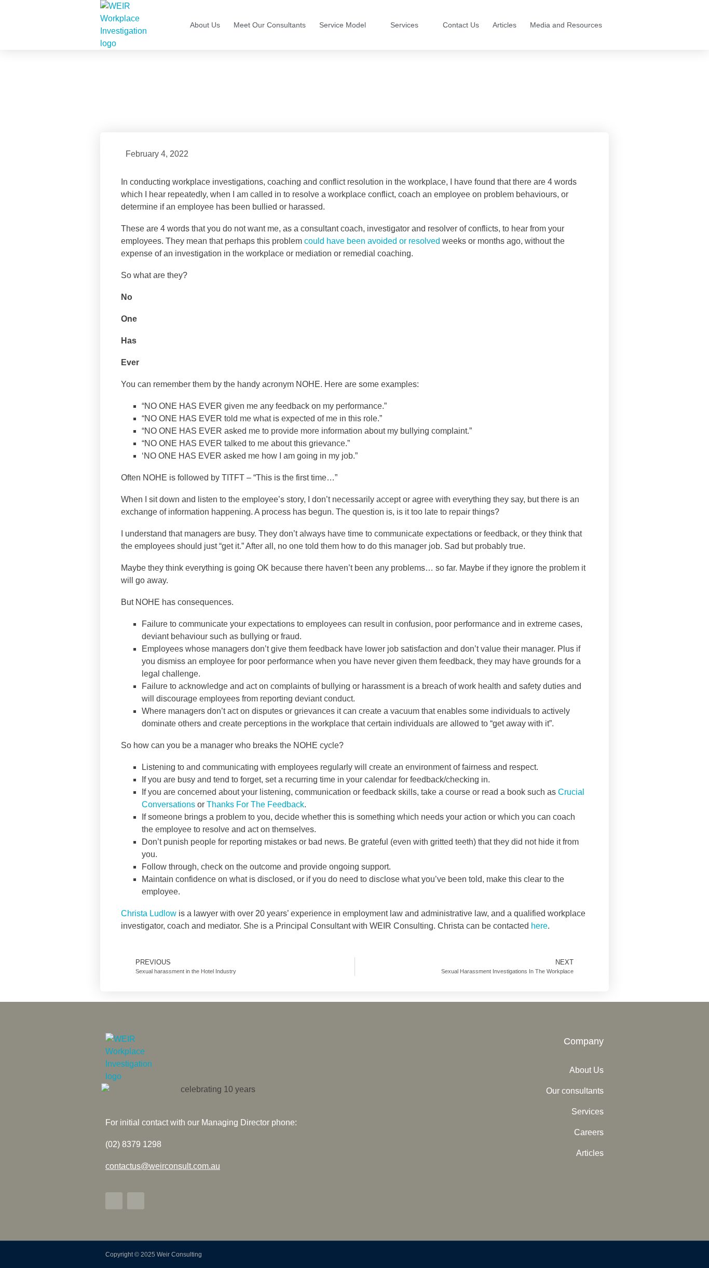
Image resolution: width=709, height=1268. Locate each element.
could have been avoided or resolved (372, 241)
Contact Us (461, 25)
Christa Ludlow (148, 913)
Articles (504, 25)
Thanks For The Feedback (255, 804)
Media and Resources (566, 25)
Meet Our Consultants (270, 25)
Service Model (342, 25)
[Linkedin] (113, 1200)
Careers (589, 1132)
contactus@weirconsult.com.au (162, 1166)
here (539, 925)
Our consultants (575, 1090)
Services (404, 25)
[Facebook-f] (135, 1200)
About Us (205, 25)
